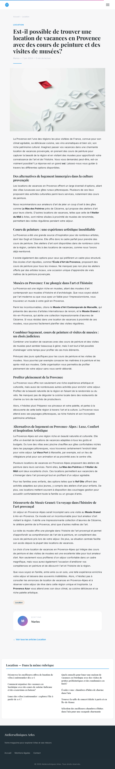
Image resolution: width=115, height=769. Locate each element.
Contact (37, 753)
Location (25, 17)
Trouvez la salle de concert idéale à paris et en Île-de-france (84, 701)
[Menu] (108, 5)
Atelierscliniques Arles (19, 735)
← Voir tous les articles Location (29, 639)
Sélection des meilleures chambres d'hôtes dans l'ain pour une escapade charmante (82, 710)
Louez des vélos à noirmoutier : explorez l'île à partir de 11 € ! (30, 698)
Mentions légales (22, 753)
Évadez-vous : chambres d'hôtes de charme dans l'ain (82, 691)
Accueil (16, 17)
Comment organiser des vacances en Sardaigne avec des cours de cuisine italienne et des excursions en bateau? (30, 687)
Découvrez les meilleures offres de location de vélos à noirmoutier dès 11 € (30, 676)
